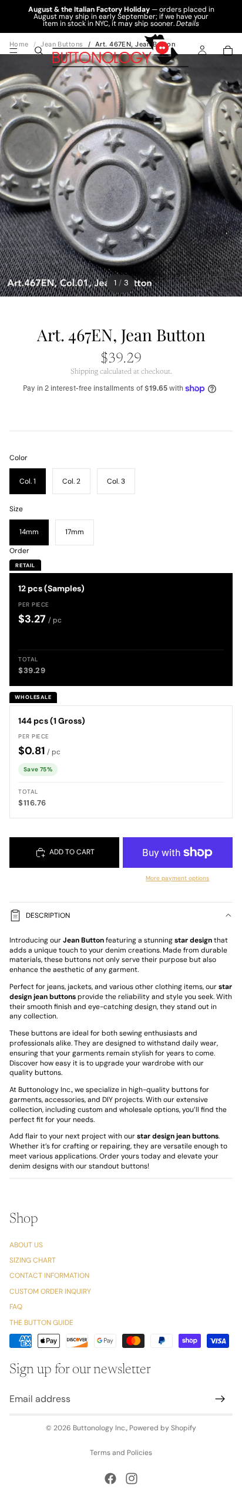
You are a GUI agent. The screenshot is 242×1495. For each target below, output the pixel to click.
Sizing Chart (32, 1260)
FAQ (15, 1306)
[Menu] (13, 50)
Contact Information (49, 1276)
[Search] (39, 51)
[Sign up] (220, 1399)
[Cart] (228, 51)
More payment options (177, 878)
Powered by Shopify (162, 1428)
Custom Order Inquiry (50, 1291)
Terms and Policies (121, 1452)
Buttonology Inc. (99, 1428)
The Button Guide (41, 1322)
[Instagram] (132, 1478)
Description (48, 915)
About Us (26, 1245)
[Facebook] (110, 1478)
